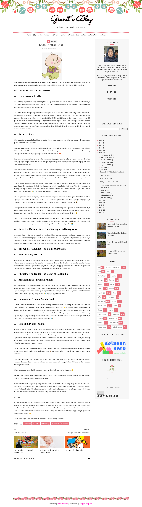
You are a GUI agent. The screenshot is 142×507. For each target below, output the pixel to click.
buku (108, 272)
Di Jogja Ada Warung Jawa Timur (110, 182)
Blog (34, 34)
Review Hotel (92, 34)
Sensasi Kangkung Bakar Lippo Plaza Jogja (113, 185)
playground (111, 297)
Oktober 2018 (106, 160)
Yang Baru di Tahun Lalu (74, 450)
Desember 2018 (106, 155)
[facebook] (107, 92)
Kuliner (63, 34)
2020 (101, 148)
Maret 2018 (105, 193)
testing (111, 310)
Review (83, 34)
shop (115, 306)
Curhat (46, 34)
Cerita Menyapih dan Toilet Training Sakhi (49, 451)
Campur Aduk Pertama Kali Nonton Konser (23, 451)
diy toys (100, 284)
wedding (100, 323)
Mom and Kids (73, 34)
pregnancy (101, 301)
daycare (100, 280)
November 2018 (107, 157)
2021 (101, 145)
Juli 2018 (104, 167)
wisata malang (117, 327)
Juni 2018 (104, 170)
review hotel (102, 306)
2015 (101, 205)
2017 (101, 200)
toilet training (102, 314)
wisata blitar (113, 323)
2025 (101, 140)
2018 (101, 153)
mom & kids (102, 293)
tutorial (100, 319)
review (114, 301)
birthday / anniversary (113, 267)
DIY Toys (55, 34)
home (112, 284)
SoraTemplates (62, 504)
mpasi (114, 293)
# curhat (53, 41)
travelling (116, 314)
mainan (111, 289)
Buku (40, 34)
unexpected (113, 319)
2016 (101, 203)
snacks (100, 310)
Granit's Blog (71, 19)
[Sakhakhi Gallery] (112, 369)
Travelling (103, 34)
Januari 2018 (105, 198)
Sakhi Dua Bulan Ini (106, 175)
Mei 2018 (104, 188)
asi (99, 267)
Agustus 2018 (106, 165)
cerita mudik (102, 276)
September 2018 (107, 162)
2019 (101, 150)
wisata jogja (102, 327)
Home (29, 34)
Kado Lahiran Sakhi (106, 178)
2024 (101, 143)
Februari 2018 (106, 195)
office (100, 297)
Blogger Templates (86, 504)
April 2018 (104, 190)
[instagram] (115, 92)
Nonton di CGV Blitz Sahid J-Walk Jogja (112, 172)
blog (99, 272)
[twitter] (111, 92)
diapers (111, 280)
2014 (101, 207)
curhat (114, 276)
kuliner (100, 289)
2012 (101, 212)
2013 (101, 210)
